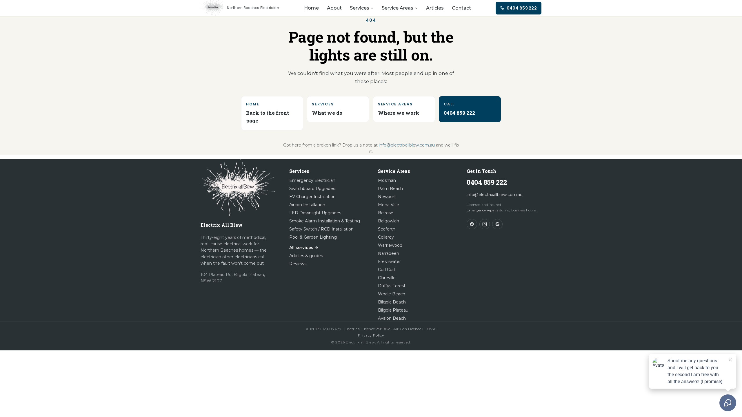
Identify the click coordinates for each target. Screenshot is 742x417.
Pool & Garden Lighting (313, 237)
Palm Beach (390, 188)
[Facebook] (472, 224)
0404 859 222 (487, 182)
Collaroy (386, 237)
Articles (435, 8)
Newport (387, 196)
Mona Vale (388, 204)
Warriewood (390, 245)
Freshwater (389, 261)
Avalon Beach (392, 318)
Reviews (297, 263)
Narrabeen (388, 253)
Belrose (385, 212)
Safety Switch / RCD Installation (321, 229)
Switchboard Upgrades (312, 188)
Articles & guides (306, 255)
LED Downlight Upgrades (315, 212)
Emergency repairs (482, 210)
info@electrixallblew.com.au (407, 145)
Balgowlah (388, 221)
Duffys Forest (391, 285)
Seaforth (386, 229)
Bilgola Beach (392, 302)
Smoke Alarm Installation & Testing (324, 221)
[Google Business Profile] (497, 224)
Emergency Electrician (312, 180)
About (334, 8)
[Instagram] (484, 224)
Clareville (387, 277)
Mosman (387, 180)
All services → (303, 247)
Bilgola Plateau (393, 310)
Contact (461, 8)
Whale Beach (391, 294)
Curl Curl (386, 269)
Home (311, 8)
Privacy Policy (371, 335)
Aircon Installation (307, 204)
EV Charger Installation (312, 196)
